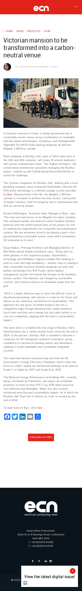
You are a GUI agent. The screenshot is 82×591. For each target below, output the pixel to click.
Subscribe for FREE (41, 437)
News (20, 31)
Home (9, 31)
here (39, 407)
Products (33, 31)
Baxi (10, 194)
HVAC (47, 31)
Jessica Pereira (28, 67)
